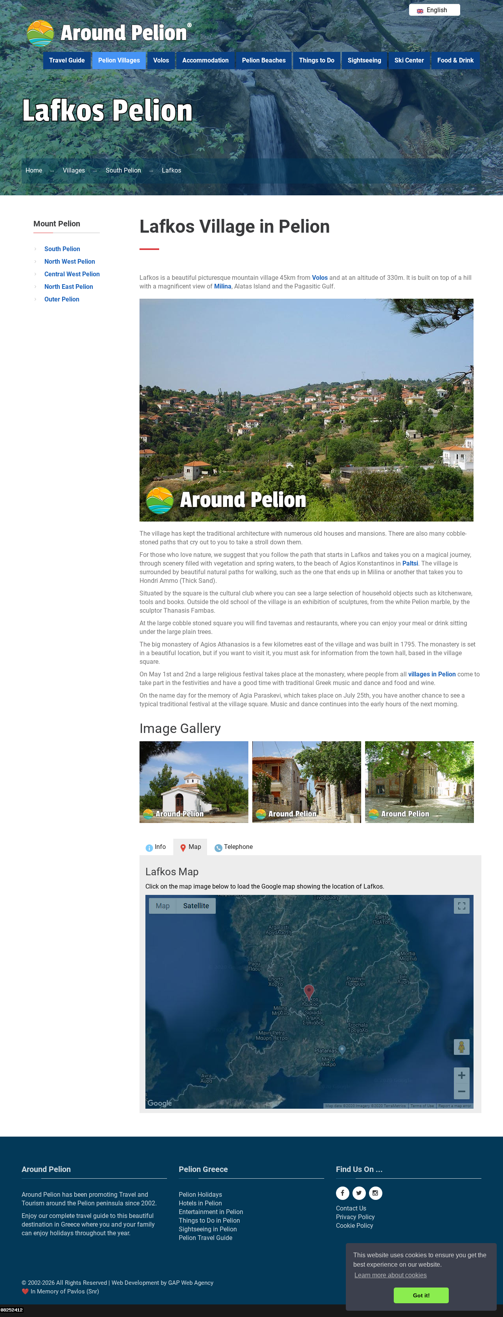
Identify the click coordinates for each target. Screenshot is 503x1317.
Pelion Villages (119, 60)
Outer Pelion (61, 299)
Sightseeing (364, 60)
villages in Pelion (432, 674)
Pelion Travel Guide (205, 1238)
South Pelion (62, 249)
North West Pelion (69, 261)
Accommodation (205, 60)
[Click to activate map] (310, 1002)
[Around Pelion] (109, 45)
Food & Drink (455, 60)
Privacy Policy (355, 1217)
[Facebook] (342, 1193)
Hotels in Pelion (200, 1203)
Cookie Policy (354, 1225)
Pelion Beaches (264, 60)
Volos (161, 60)
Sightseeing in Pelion (208, 1229)
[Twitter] (359, 1193)
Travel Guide (67, 60)
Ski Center (409, 60)
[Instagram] (375, 1193)
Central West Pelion (72, 274)
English (436, 10)
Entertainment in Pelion (211, 1212)
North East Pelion (68, 286)
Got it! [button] (421, 1295)
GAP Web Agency (190, 1282)
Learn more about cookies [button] (390, 1275)
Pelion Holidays (200, 1194)
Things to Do (316, 60)
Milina (222, 286)
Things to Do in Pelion (209, 1220)
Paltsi (410, 563)
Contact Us (351, 1208)
